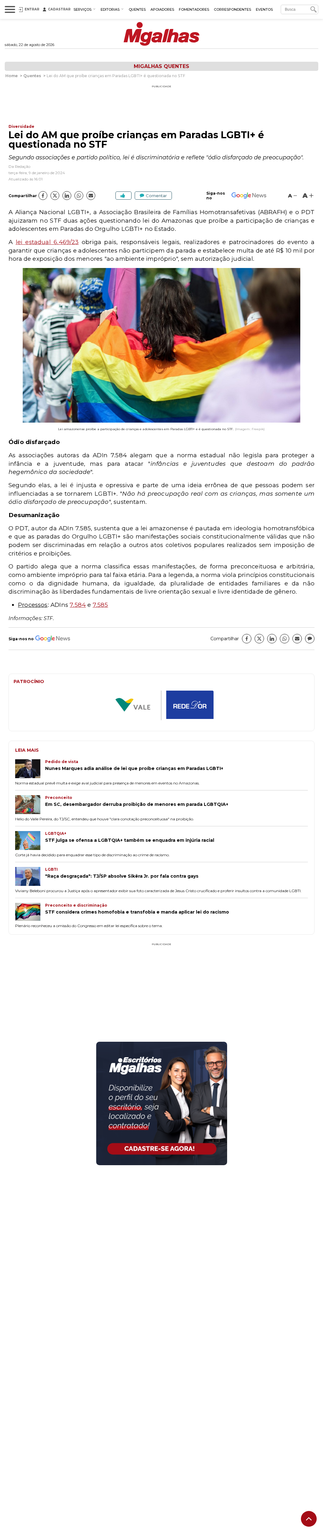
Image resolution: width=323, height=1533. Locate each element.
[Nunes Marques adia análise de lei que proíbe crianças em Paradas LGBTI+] (30, 769)
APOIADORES (162, 9)
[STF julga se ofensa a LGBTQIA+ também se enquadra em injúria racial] (30, 841)
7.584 (78, 604)
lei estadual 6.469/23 (47, 242)
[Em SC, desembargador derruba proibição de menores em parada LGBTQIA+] (30, 805)
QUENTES (137, 9)
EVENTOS (264, 9)
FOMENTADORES (194, 9)
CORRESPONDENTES (232, 9)
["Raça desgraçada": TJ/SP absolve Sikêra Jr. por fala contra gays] (30, 877)
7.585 (100, 604)
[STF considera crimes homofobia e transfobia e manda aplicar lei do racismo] (30, 912)
